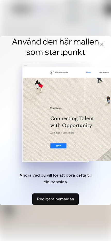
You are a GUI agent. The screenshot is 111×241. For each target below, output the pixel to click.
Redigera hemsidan (55, 198)
